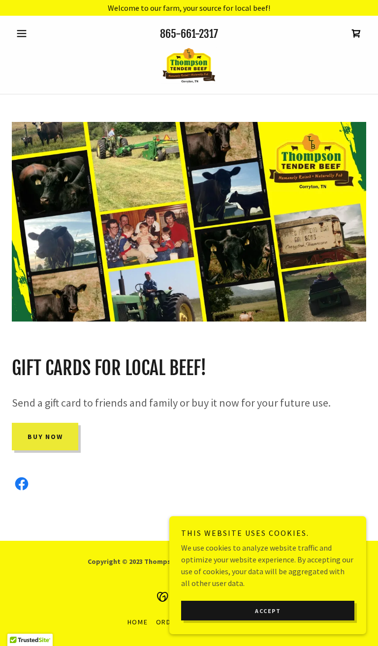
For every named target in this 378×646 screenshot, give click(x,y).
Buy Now (45, 436)
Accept (268, 611)
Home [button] (137, 621)
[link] (356, 33)
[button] (38, 33)
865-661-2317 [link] (189, 33)
